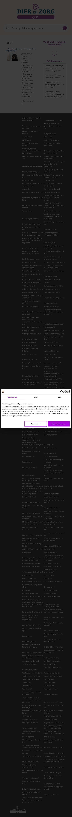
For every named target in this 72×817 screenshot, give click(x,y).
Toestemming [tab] (12, 397)
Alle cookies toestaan (59, 424)
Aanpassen (34, 424)
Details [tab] (36, 397)
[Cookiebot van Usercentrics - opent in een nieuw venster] (61, 391)
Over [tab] (59, 397)
